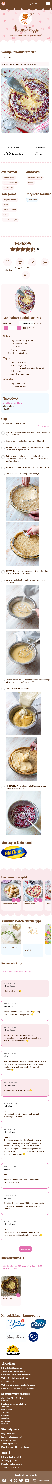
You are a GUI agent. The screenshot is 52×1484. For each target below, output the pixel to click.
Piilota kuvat (43, 426)
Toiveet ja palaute (9, 1460)
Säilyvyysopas (7, 1381)
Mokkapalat (6, 1409)
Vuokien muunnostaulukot (13, 1371)
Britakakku (6, 1421)
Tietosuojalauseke (9, 1443)
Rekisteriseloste (8, 1440)
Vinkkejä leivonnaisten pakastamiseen (18, 1385)
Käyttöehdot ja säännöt (11, 1437)
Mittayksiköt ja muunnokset (13, 1368)
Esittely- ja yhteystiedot (12, 1457)
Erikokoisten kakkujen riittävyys (16, 1374)
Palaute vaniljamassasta (11, 1464)
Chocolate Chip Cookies (12, 1398)
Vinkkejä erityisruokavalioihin (14, 1378)
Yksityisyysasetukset (10, 1467)
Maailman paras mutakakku (13, 1404)
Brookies (5, 1415)
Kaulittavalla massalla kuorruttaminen (18, 1388)
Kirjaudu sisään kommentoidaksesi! (18, 971)
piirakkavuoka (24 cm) (12, 403)
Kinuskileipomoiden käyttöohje (15, 1447)
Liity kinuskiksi (8, 1433)
